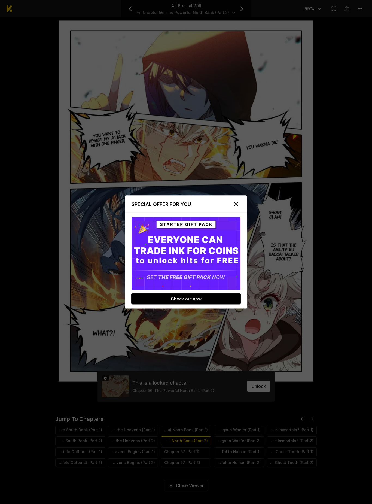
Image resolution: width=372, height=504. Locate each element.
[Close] (236, 204)
